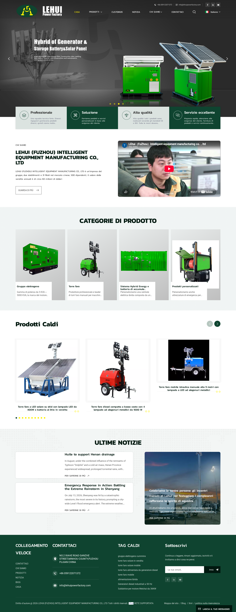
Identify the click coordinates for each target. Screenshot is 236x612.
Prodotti (94, 11)
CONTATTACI (178, 12)
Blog (183, 603)
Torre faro (74, 286)
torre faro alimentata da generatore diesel (138, 570)
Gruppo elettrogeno (28, 286)
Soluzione (90, 113)
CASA (18, 587)
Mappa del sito (171, 603)
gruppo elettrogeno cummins (132, 556)
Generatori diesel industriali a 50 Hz (135, 584)
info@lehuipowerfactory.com (190, 5)
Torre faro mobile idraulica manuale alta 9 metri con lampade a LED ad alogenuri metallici (189, 389)
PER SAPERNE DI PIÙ (75, 475)
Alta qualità (142, 113)
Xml (190, 603)
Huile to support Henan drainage (90, 454)
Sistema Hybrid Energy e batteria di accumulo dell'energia (134, 287)
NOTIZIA (136, 12)
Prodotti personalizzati (185, 286)
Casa (77, 12)
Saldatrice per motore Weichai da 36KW (137, 588)
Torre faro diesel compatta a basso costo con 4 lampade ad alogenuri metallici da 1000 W (118, 408)
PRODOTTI (21, 573)
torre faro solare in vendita (130, 560)
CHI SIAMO (155, 11)
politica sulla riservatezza (207, 603)
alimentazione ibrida (128, 579)
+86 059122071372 (164, 5)
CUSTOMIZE (117, 12)
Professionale (41, 113)
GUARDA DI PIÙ (26, 190)
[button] (110, 104)
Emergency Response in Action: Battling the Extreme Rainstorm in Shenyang (95, 487)
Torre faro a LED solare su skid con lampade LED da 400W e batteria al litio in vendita (47, 408)
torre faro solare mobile (129, 565)
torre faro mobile (126, 574)
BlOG (18, 582)
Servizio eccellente (199, 113)
